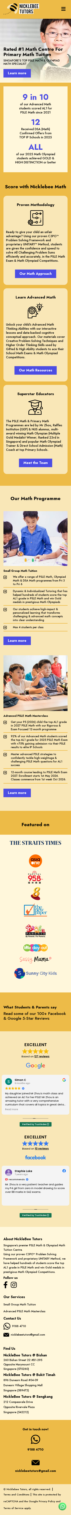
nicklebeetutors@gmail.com (28, 1335)
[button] (63, 9)
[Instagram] (13, 1284)
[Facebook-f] (5, 1284)
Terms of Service (13, 1508)
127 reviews (41, 1056)
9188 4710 (19, 1326)
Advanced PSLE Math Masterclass (24, 1311)
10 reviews (42, 1148)
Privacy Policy (47, 1501)
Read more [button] (11, 1109)
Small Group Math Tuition (19, 1304)
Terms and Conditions (16, 1494)
